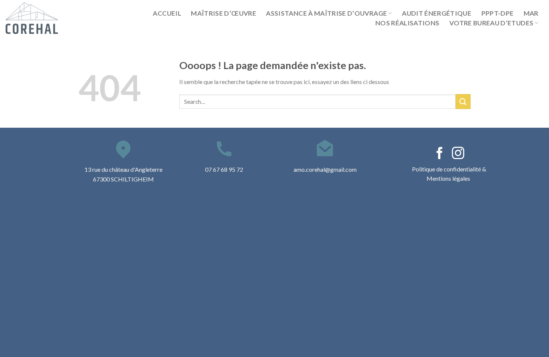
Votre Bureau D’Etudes (491, 23)
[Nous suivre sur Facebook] (440, 154)
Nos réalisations (407, 23)
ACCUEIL (167, 13)
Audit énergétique (436, 13)
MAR (531, 13)
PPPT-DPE (497, 13)
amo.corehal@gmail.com (325, 169)
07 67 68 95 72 (224, 169)
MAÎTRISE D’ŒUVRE (223, 13)
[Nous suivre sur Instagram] (458, 154)
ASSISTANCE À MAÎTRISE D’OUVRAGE (326, 13)
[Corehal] (36, 18)
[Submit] (463, 101)
